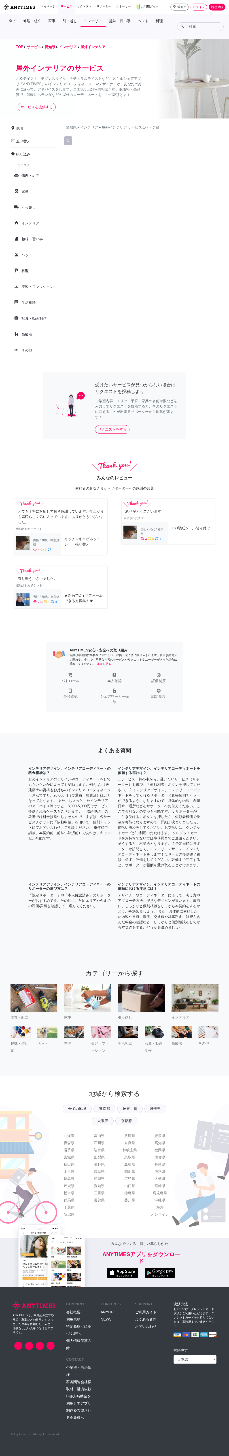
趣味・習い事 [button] (120, 21)
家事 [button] (51, 21)
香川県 (129, 1200)
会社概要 (73, 1312)
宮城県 (69, 1157)
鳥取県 (129, 1157)
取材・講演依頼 (78, 1389)
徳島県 (129, 1193)
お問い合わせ (146, 1326)
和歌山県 (130, 1150)
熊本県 (160, 1171)
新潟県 (69, 1214)
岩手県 (69, 1150)
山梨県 (99, 1157)
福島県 (69, 1179)
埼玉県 (155, 1109)
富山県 (99, 1136)
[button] (179, 7)
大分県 (160, 1179)
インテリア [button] (93, 21)
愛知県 (99, 1186)
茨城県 (69, 1186)
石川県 (99, 1143)
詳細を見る (104, 664)
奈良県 (129, 1143)
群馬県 (69, 1200)
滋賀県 (99, 1200)
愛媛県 (160, 1136)
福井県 (99, 1150)
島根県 (129, 1164)
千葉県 (69, 1207)
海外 (159, 1207)
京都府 (126, 1121)
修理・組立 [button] (32, 21)
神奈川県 (130, 1109)
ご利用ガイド (146, 1312)
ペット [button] (143, 21)
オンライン (160, 1214)
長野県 (99, 1164)
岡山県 (129, 1171)
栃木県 (69, 1193)
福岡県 (160, 1150)
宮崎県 (160, 1186)
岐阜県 (99, 1171)
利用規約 (73, 1319)
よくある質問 (146, 1319)
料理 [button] (159, 21)
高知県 (160, 1143)
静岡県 (99, 1179)
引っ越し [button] (70, 21)
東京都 (104, 1109)
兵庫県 (129, 1136)
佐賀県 (160, 1157)
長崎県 (160, 1164)
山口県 (129, 1186)
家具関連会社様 (78, 1382)
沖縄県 (160, 1200)
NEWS (106, 1319)
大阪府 (102, 1121)
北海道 (69, 1136)
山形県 (69, 1171)
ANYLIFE (108, 1312)
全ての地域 (77, 1109)
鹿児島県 (160, 1193)
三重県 (99, 1193)
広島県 (129, 1179)
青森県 (69, 1143)
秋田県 (69, 1164)
